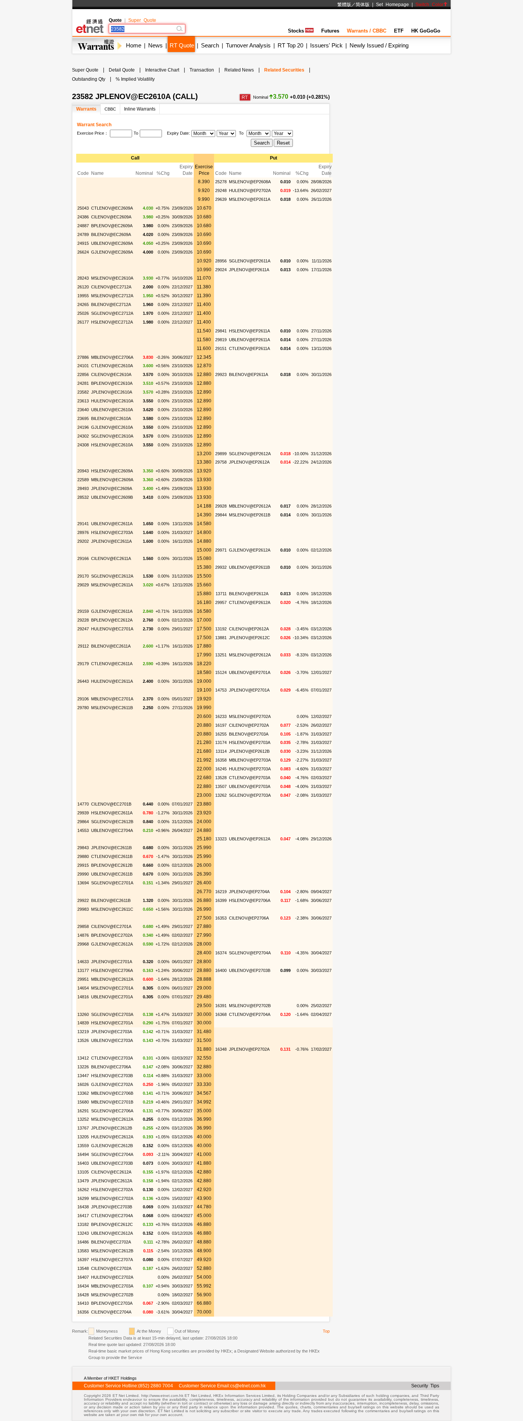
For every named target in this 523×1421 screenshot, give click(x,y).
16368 (221, 1014)
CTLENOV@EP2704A (249, 1014)
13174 (221, 742)
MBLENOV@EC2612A (112, 979)
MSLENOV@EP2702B (250, 1005)
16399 (221, 900)
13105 (83, 1172)
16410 (83, 1303)
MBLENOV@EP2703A (250, 760)
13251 (221, 655)
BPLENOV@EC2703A (111, 1303)
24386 (83, 217)
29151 (221, 348)
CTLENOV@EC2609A (112, 208)
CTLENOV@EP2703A (249, 777)
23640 (83, 409)
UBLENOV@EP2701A (249, 672)
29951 (83, 979)
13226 (83, 1067)
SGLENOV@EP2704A (250, 953)
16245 (221, 769)
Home (133, 45)
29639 (221, 199)
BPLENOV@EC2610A (111, 383)
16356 (83, 1312)
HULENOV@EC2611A (112, 681)
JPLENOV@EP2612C (249, 637)
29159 (83, 611)
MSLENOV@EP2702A (250, 716)
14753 (221, 690)
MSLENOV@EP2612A (250, 655)
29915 (83, 865)
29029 (83, 585)
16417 (83, 1215)
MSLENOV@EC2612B (112, 1250)
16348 (221, 1049)
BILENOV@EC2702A (111, 1242)
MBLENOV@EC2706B (112, 1093)
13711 (221, 593)
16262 (83, 1189)
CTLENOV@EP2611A (249, 348)
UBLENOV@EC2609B (112, 497)
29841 (221, 331)
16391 (221, 1005)
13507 (221, 786)
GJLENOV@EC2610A (112, 427)
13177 (83, 970)
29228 (83, 620)
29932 (221, 567)
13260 (83, 1014)
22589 (83, 479)
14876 (83, 935)
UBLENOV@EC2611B (111, 874)
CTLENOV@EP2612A (249, 602)
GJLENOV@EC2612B (112, 1145)
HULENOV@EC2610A (112, 401)
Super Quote (142, 20)
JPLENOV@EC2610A (111, 392)
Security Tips (425, 1385)
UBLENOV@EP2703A (249, 786)
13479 (83, 1180)
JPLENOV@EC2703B (111, 1207)
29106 (83, 699)
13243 (83, 1233)
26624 (83, 252)
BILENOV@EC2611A (111, 646)
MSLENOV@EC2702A (112, 1198)
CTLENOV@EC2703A (112, 1058)
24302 (83, 436)
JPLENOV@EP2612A (249, 462)
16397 (83, 1259)
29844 (221, 515)
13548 (83, 1268)
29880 (83, 856)
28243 (83, 278)
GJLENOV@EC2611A (111, 611)
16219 (221, 891)
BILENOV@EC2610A (111, 418)
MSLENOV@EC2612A (112, 1119)
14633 (83, 961)
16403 (83, 1163)
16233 (221, 716)
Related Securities (284, 70)
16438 (83, 1207)
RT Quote (182, 45)
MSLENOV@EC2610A (112, 278)
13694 (83, 883)
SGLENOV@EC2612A (112, 576)
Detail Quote (122, 70)
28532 (83, 497)
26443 (83, 681)
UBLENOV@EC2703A (112, 1040)
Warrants (86, 109)
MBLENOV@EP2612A (250, 506)
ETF (399, 31)
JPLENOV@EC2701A (111, 961)
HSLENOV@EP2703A (249, 742)
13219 (83, 1031)
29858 (83, 926)
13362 (83, 1093)
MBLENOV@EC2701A (112, 699)
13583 (83, 1250)
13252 (83, 1119)
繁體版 (344, 4)
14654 (83, 988)
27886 (83, 357)
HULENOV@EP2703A (250, 769)
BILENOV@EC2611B (111, 900)
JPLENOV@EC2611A (111, 541)
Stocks (296, 31)
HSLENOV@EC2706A (112, 970)
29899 (221, 453)
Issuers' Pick (326, 45)
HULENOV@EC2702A (112, 1277)
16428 (83, 1294)
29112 (83, 646)
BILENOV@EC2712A (111, 304)
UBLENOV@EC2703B (112, 1163)
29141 (83, 523)
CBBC (110, 109)
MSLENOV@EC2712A (112, 295)
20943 (83, 471)
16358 (221, 760)
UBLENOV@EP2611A (249, 339)
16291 (83, 1110)
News (155, 45)
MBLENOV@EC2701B (112, 1102)
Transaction (202, 70)
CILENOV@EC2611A (111, 558)
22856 (83, 374)
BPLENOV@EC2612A (111, 620)
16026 (83, 1084)
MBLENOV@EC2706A (112, 357)
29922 (83, 900)
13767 (83, 1128)
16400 (221, 970)
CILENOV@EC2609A (111, 217)
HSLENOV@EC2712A (112, 322)
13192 (221, 629)
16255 (221, 734)
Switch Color (429, 4)
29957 (221, 602)
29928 (221, 506)
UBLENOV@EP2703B (249, 970)
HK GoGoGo (425, 31)
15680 (83, 1102)
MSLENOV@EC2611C (112, 909)
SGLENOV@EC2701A (112, 883)
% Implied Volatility (135, 79)
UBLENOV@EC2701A (112, 997)
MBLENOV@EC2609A (112, 479)
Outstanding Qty (88, 79)
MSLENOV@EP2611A (249, 199)
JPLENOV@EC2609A (111, 488)
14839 (83, 1023)
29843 (83, 847)
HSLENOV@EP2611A (249, 331)
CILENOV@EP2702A (249, 725)
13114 (221, 751)
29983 (83, 909)
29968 (83, 944)
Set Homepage (392, 4)
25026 (83, 313)
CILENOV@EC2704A (111, 1312)
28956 (221, 261)
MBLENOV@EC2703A (112, 1286)
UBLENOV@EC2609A (112, 243)
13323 (221, 839)
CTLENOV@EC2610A (112, 365)
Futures (330, 31)
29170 (83, 576)
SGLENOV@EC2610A (112, 436)
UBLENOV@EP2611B (249, 567)
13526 (83, 1040)
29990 (83, 874)
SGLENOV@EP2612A (250, 453)
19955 (83, 295)
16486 (83, 1242)
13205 (83, 1137)
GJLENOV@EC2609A (112, 252)
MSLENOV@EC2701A (112, 988)
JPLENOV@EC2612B (111, 1128)
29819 (221, 339)
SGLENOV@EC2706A (112, 1110)
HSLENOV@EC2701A (112, 1023)
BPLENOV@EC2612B (111, 865)
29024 (221, 269)
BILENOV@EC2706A (111, 1067)
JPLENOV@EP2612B (249, 751)
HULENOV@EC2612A (112, 1137)
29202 (83, 541)
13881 (221, 637)
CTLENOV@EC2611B (111, 856)
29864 (83, 821)
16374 (221, 953)
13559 (83, 1145)
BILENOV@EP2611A (248, 374)
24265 (83, 304)
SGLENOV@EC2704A (112, 1154)
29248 (221, 190)
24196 (83, 427)
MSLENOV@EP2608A (250, 181)
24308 (83, 445)
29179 (83, 663)
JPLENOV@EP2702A (249, 1049)
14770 (83, 804)
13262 (221, 795)
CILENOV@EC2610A (111, 374)
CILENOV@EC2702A (111, 1268)
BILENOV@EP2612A (248, 593)
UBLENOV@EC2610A (112, 409)
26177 (83, 322)
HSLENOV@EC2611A (111, 813)
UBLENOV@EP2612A (249, 839)
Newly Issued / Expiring (379, 45)
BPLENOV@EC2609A (111, 225)
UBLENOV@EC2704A (112, 830)
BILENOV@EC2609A (111, 234)
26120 (83, 287)
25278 (221, 181)
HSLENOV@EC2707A (112, 1259)
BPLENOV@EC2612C (112, 1224)
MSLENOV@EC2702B (112, 1294)
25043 (83, 208)
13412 (83, 1058)
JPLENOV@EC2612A (111, 1180)
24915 (83, 243)
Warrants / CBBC (366, 31)
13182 (83, 1224)
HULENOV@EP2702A (250, 190)
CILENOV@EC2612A (111, 1172)
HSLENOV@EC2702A (112, 1189)
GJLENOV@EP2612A (249, 550)
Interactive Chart (162, 70)
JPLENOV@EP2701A (249, 690)
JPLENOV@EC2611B (111, 847)
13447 (83, 1075)
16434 (83, 1286)
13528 (221, 777)
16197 (221, 725)
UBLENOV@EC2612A (112, 1233)
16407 (83, 1277)
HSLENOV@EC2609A (112, 471)
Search (210, 45)
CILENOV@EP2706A (249, 918)
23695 (83, 418)
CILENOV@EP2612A (249, 629)
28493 (83, 488)
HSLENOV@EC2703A (112, 532)
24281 (83, 383)
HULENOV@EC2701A (112, 629)
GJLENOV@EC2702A (112, 1084)
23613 (83, 401)
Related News (239, 70)
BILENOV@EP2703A (248, 734)
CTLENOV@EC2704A (112, 1215)
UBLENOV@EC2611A (111, 523)
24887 (83, 225)
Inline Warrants (139, 109)
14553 (83, 830)
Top (326, 1331)
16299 (83, 1198)
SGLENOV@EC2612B (112, 821)
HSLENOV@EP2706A (249, 900)
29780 (83, 707)
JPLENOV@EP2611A (249, 269)
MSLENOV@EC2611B (112, 707)
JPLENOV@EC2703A (111, 1031)
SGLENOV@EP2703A (250, 795)
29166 (83, 558)
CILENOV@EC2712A (111, 287)
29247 (83, 629)
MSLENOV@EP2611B (249, 515)
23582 (83, 392)
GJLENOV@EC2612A (112, 944)
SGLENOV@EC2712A (112, 313)
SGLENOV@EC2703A (112, 1014)
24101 (83, 365)
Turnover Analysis (248, 45)
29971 (221, 550)
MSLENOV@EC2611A (112, 585)
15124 (221, 672)
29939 (83, 813)
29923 (221, 374)
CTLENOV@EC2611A (111, 663)
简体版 (362, 4)
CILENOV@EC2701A (111, 926)
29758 (221, 462)
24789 (83, 234)
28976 (83, 532)
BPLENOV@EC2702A (111, 935)
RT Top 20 (290, 45)
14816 (83, 997)
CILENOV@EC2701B (111, 804)
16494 (83, 1154)
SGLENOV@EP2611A (249, 261)
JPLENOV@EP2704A (249, 891)
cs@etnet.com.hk (248, 1385)
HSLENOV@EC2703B (112, 1075)
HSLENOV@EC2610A (112, 445)
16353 (221, 918)
